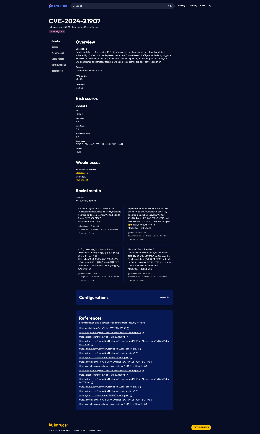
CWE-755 (80, 172)
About (76, 430)
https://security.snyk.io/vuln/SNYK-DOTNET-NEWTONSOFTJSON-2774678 (114, 362)
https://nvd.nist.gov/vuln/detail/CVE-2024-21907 (102, 328)
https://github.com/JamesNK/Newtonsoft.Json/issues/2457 (108, 348)
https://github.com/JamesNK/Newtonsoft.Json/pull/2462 (107, 353)
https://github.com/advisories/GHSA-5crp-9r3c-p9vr (104, 357)
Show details (164, 297)
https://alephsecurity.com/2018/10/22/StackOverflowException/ (110, 332)
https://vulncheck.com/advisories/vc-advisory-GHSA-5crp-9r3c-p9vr (111, 366)
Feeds (99, 430)
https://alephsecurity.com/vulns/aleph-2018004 (102, 337)
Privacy (83, 430)
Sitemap (92, 430)
